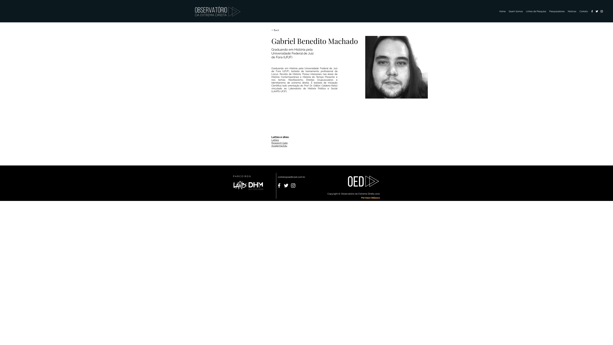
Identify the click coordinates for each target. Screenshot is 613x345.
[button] (557, 11)
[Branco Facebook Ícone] (279, 185)
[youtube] (596, 11)
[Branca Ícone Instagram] (293, 185)
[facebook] (592, 11)
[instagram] (601, 11)
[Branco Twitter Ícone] (286, 185)
